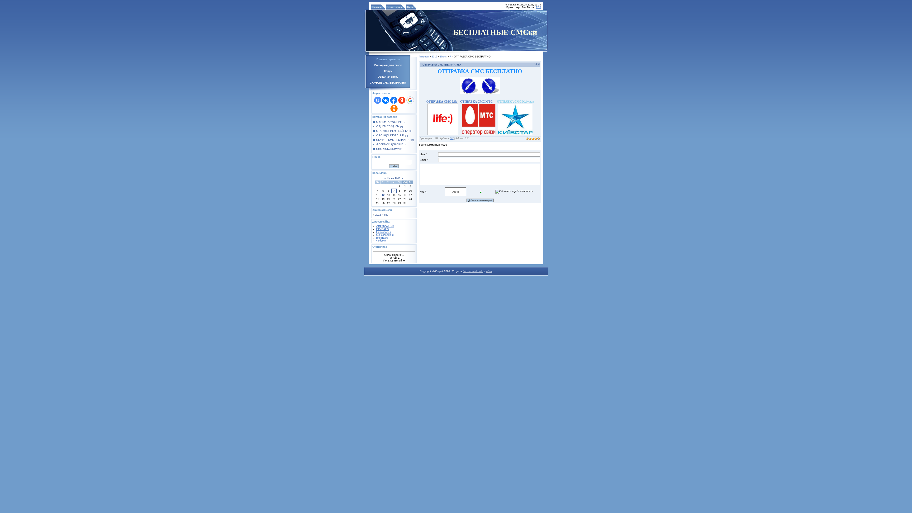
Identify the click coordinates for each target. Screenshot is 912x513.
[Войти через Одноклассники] (394, 108)
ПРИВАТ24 (382, 229)
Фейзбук (381, 240)
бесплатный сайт (473, 271)
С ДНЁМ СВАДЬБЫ (387, 126)
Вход (410, 7)
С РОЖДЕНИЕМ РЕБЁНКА (392, 130)
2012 (434, 56)
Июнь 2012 (393, 178)
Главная (376, 7)
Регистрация (394, 7)
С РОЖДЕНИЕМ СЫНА (390, 135)
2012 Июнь (381, 214)
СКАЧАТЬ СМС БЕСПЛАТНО (393, 139)
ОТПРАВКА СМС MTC (476, 101)
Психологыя (383, 232)
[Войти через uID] (377, 100)
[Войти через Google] (410, 100)
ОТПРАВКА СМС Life (442, 101)
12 (383, 195)
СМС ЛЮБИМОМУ (387, 148)
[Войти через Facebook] (393, 100)
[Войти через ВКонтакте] (385, 100)
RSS (538, 7)
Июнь (443, 56)
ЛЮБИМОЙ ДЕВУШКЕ (389, 144)
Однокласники (385, 234)
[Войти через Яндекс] (401, 100)
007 (452, 138)
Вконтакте (382, 237)
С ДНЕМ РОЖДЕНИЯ (389, 121)
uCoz (489, 271)
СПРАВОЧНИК (385, 226)
